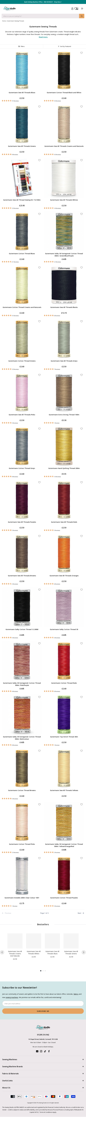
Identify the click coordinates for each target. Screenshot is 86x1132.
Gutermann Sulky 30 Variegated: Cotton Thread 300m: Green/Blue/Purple (64, 254)
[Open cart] (77, 8)
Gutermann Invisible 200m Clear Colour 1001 (22, 898)
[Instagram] (41, 1052)
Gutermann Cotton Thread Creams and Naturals (22, 307)
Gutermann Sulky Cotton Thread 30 (64, 629)
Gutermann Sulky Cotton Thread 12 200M (22, 629)
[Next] (84, 952)
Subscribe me (43, 1011)
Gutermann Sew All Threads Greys (64, 361)
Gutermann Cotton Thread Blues (22, 253)
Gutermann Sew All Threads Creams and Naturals (64, 146)
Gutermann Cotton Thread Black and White (64, 92)
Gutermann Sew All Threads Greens (22, 146)
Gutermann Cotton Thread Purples (64, 898)
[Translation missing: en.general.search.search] (81, 16)
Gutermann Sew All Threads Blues (22, 92)
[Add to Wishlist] (39, 53)
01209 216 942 (43, 1034)
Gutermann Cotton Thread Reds (64, 683)
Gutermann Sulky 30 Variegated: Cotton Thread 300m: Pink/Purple (22, 684)
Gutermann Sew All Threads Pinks (22, 415)
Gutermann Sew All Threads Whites (64, 200)
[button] (22, 100)
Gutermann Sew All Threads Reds (64, 522)
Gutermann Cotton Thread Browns (22, 790)
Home (4, 21)
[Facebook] (49, 1052)
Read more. (43, 37)
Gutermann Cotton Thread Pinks (22, 844)
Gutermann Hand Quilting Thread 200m (64, 468)
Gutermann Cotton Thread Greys (22, 468)
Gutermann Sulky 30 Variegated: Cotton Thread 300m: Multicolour (22, 738)
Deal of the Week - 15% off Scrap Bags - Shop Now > (43, 2)
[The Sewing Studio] (9, 11)
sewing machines (12, 997)
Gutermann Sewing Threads (15, 21)
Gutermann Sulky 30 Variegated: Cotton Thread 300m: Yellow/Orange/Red (64, 845)
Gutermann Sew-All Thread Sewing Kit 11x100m (22, 200)
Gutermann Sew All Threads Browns (22, 576)
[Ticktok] (45, 1052)
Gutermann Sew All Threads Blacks (64, 307)
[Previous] (2, 952)
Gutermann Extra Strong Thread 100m (64, 415)
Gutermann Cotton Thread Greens (21, 361)
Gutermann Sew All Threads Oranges (64, 576)
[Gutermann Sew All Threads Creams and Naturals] (15, 941)
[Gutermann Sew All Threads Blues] (52, 941)
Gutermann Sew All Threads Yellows (64, 790)
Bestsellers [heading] (43, 924)
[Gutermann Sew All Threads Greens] (71, 941)
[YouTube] (37, 1052)
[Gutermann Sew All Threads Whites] (33, 941)
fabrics (76, 994)
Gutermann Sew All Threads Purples (22, 522)
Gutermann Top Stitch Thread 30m (64, 737)
